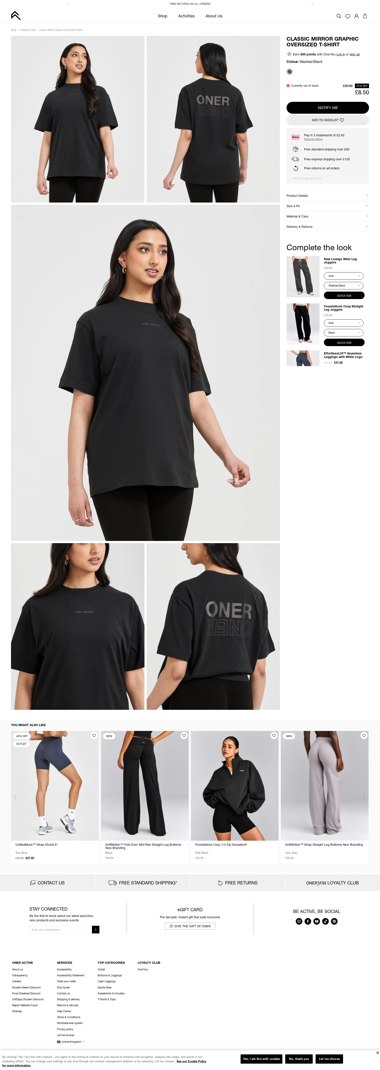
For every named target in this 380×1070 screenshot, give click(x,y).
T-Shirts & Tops (28, 29)
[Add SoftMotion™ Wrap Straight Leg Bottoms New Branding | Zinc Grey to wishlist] (363, 735)
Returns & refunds (67, 1005)
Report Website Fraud (24, 1005)
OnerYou (143, 969)
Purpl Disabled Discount (26, 993)
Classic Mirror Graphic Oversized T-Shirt (61, 29)
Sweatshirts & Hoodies (111, 993)
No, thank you (299, 1059)
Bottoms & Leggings (110, 975)
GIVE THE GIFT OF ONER (192, 926)
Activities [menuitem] (186, 15)
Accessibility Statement (70, 975)
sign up (355, 54)
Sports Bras (104, 987)
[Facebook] (308, 923)
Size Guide (63, 987)
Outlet (101, 969)
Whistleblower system (70, 1023)
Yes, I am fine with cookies (261, 1059)
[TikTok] (325, 923)
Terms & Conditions (68, 1017)
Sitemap (17, 1011)
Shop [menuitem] (162, 15)
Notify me (328, 107)
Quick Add (344, 295)
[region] (190, 1060)
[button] (67, 4)
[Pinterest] (334, 923)
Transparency (20, 975)
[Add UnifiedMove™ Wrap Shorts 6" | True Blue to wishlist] (94, 735)
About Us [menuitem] (214, 15)
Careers (16, 981)
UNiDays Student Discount (28, 999)
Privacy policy (65, 1029)
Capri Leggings (107, 981)
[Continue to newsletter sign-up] (95, 929)
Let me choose (329, 1059)
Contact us (63, 993)
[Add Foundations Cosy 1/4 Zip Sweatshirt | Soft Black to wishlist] (274, 735)
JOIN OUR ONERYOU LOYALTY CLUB (193, 3)
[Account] (356, 15)
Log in (340, 54)
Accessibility (64, 969)
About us (17, 969)
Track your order (66, 981)
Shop (14, 29)
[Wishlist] (347, 16)
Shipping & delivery (68, 999)
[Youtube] (317, 923)
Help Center (64, 1011)
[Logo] (15, 15)
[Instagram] (299, 923)
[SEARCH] (338, 15)
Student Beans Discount (26, 987)
